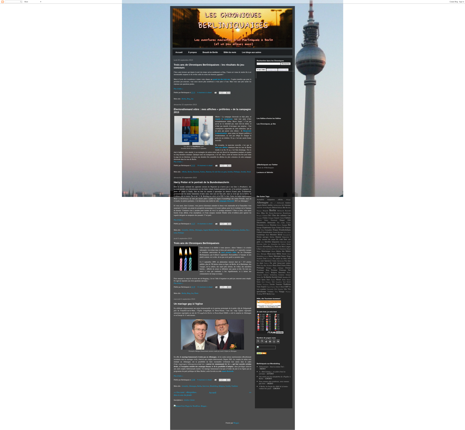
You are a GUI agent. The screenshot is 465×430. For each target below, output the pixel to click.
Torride (272, 284)
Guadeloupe (261, 234)
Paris (258, 265)
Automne (287, 205)
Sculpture (281, 275)
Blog (188, 99)
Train (258, 286)
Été (289, 224)
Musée (271, 256)
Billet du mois (230, 52)
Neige (289, 256)
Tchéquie (268, 282)
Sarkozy (266, 275)
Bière (258, 213)
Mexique (263, 254)
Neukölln (259, 259)
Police (288, 265)
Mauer (273, 251)
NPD (289, 259)
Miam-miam (271, 254)
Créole (282, 218)
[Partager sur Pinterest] (229, 93)
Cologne (270, 218)
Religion (222, 386)
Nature (283, 256)
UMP (286, 286)
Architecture (277, 205)
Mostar (266, 256)
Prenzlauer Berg (263, 270)
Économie (260, 225)
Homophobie (287, 235)
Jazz (269, 244)
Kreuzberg (267, 246)
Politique (237, 172)
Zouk (273, 294)
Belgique (259, 211)
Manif (289, 249)
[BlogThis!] (222, 93)
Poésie (283, 265)
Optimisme (280, 261)
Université (270, 289)
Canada (264, 215)
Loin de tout (270, 249)
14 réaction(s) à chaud (204, 223)
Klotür (289, 244)
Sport (258, 279)
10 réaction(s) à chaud (204, 165)
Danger (282, 220)
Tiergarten (265, 284)
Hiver (280, 234)
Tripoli (269, 287)
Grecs (289, 232)
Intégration (275, 242)
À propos (192, 52)
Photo (196, 293)
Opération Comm (270, 261)
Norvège (269, 258)
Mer (283, 251)
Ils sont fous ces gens (219, 172)
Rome (289, 272)
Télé (273, 282)
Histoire (273, 234)
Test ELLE (287, 282)
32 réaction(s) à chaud (204, 287)
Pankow (266, 263)
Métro (258, 254)
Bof (267, 213)
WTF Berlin (267, 294)
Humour (208, 172)
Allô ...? (273, 203)
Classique (259, 218)
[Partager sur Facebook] (227, 93)
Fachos (202, 172)
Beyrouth (288, 211)
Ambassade (280, 203)
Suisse (289, 280)
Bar (284, 207)
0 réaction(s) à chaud (204, 380)
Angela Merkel (208, 230)
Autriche (259, 207)
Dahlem (259, 220)
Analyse (288, 203)
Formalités (268, 230)
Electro (279, 225)
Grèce (285, 232)
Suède (284, 280)
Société (243, 172)
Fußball (259, 232)
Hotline (272, 237)
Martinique (265, 251)
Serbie (259, 277)
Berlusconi (280, 211)
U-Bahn (281, 287)
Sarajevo (259, 275)
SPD (289, 277)
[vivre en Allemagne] (261, 353)
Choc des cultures (279, 215)
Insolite (230, 172)
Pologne (268, 268)
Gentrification (267, 232)
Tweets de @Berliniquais (265, 167)
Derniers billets (261, 70)
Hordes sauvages (263, 237)
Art (283, 205)
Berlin (184, 99)
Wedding (259, 294)
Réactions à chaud (283, 70)
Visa (276, 292)
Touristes (279, 284)
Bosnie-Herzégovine (275, 213)
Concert (276, 218)
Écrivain (266, 225)
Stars (268, 279)
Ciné (289, 215)
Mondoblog (214, 386)
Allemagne (198, 230)
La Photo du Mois (278, 246)
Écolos (288, 223)
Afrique (288, 200)
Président (274, 270)
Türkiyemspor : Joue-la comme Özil (271, 366)
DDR (289, 220)
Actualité (185, 230)
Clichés (265, 218)
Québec (267, 272)
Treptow (264, 286)
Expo (273, 227)
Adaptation (271, 199)
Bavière (288, 207)
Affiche (184, 172)
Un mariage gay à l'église (188, 303)
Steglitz (273, 280)
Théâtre (259, 284)
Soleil (280, 277)
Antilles (270, 205)
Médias (278, 251)
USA (275, 289)
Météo (288, 251)
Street (249, 172)
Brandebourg (287, 213)
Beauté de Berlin (210, 52)
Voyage (281, 291)
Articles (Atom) (189, 400)
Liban (259, 249)
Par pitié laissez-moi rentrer (280, 263)
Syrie (258, 282)
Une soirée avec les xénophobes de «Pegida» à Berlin (275, 377)
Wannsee (288, 292)
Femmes (288, 227)
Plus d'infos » (178, 89)
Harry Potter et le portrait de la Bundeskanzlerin (201, 182)
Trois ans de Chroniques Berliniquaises (196, 243)
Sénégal (288, 275)
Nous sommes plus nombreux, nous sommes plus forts (274, 382)
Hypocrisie (285, 237)
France (275, 229)
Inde (262, 242)
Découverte (261, 222)
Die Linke (281, 223)
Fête (258, 229)
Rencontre (282, 272)
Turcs (277, 287)
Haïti (267, 235)
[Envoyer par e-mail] (220, 93)
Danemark (274, 220)
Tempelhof (279, 282)
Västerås (280, 289)
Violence (270, 291)
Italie (265, 244)
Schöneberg (273, 275)
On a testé (260, 261)
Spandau (285, 277)
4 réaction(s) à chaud (204, 92)
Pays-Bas (263, 265)
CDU (221, 230)
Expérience (235, 230)
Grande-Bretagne (278, 232)
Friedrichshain (285, 229)
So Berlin (267, 277)
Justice (283, 244)
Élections (196, 172)
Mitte (279, 253)
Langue (288, 246)
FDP (283, 228)
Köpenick (260, 247)
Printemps (282, 270)
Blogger (236, 423)
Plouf (279, 265)
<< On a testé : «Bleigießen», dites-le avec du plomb (185, 393)
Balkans (279, 207)
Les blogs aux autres (251, 52)
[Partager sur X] (224, 93)
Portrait (288, 268)
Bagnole (269, 207)
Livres (263, 249)
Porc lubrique (278, 268)
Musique (277, 256)
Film (262, 230)
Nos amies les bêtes (280, 258)
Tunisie (273, 287)
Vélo (285, 289)
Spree (263, 279)
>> (250, 392)
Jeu (192, 99)
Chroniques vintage (272, 70)
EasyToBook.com (273, 307)
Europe (259, 227)
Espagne (284, 225)
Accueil (178, 52)
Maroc (259, 251)
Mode (289, 254)
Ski (262, 277)
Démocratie (271, 222)
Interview (205, 386)
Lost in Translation (280, 249)
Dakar (266, 220)
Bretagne (259, 215)
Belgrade (265, 211)
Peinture (269, 265)
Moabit (284, 254)
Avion (264, 207)
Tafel (263, 282)
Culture (288, 217)
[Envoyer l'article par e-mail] (215, 92)
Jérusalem (274, 244)
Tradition (234, 386)
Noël (264, 258)
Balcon (274, 207)
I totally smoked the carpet (274, 238)
